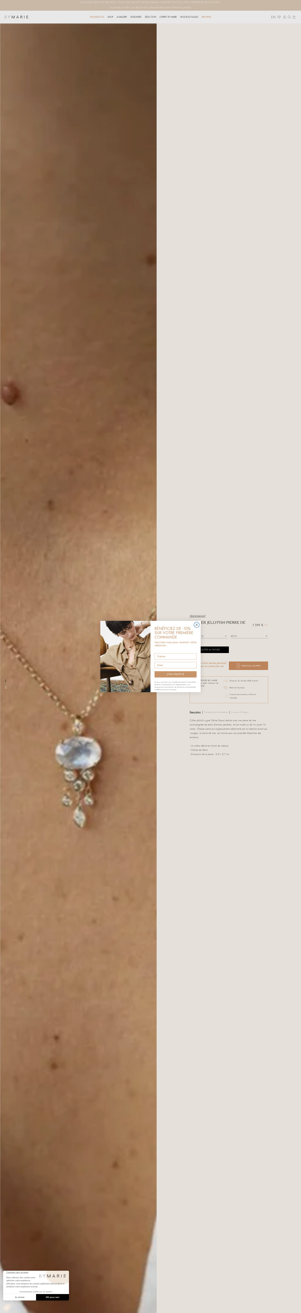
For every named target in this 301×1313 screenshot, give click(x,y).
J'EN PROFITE (175, 674)
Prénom (159, 650)
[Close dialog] (196, 625)
